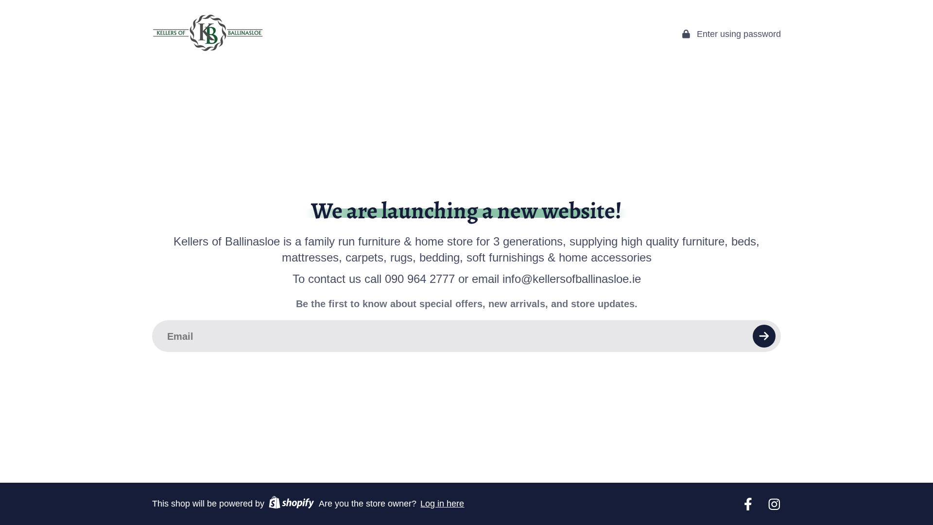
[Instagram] (774, 504)
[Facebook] (748, 504)
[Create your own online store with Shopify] (291, 504)
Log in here (442, 503)
